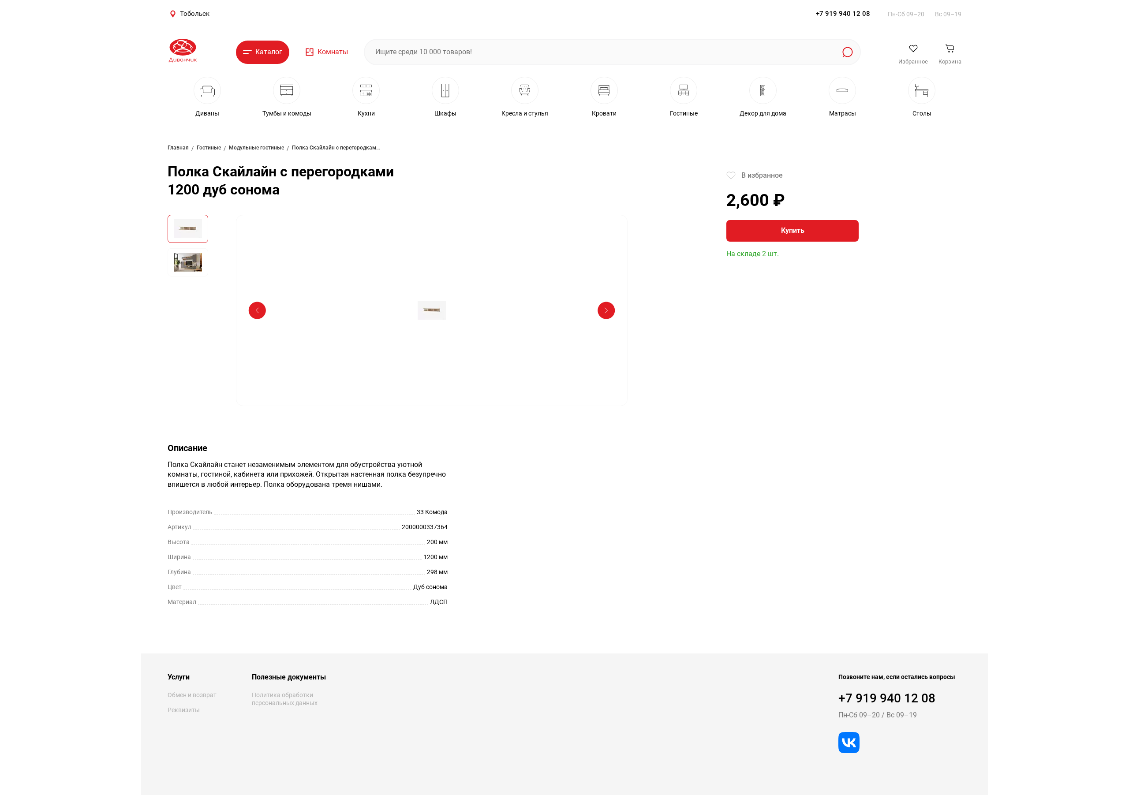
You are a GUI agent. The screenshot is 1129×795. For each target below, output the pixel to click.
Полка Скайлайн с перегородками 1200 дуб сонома (336, 148)
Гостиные (209, 148)
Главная (178, 148)
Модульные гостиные (256, 148)
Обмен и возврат (192, 694)
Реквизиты (184, 709)
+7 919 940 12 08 (843, 14)
